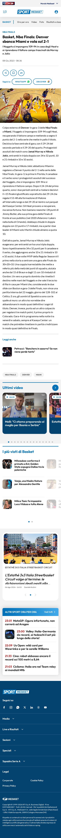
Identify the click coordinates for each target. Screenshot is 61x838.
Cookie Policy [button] (36, 780)
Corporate (8, 780)
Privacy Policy (9, 785)
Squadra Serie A (11, 761)
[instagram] (11, 707)
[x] (24, 707)
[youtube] (45, 707)
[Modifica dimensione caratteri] (21, 73)
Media (6, 718)
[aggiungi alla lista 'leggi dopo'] (13, 73)
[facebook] (4, 707)
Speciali (7, 750)
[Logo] (30, 11)
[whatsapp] (17, 707)
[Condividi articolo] (6, 73)
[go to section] (55, 388)
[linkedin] (31, 707)
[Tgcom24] (9, 3)
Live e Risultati (11, 729)
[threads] (38, 707)
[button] (30, 11)
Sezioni (6, 739)
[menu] (5, 12)
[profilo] (56, 12)
